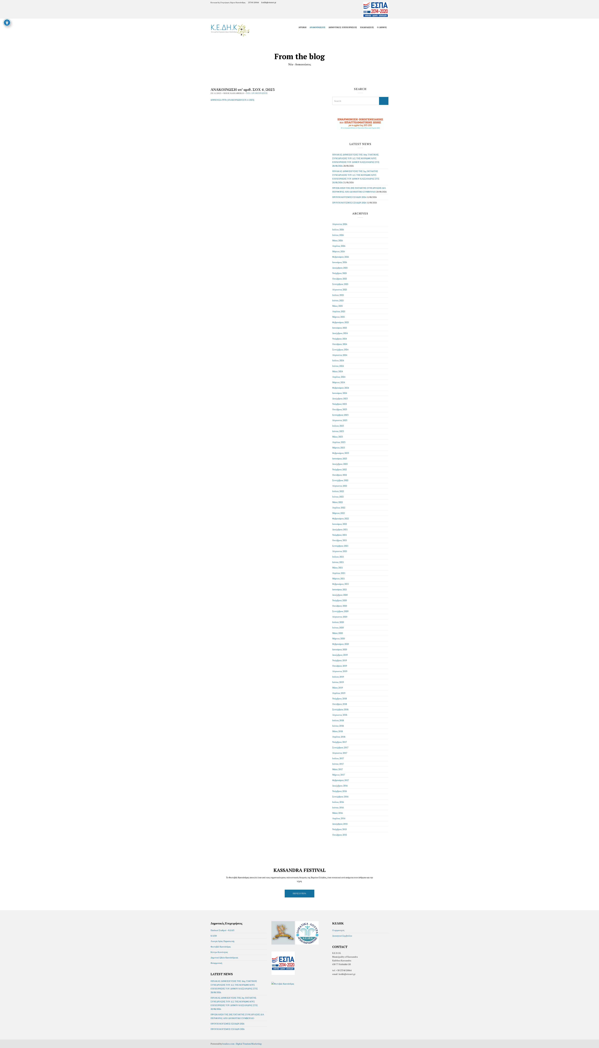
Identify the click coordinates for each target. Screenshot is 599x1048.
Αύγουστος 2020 (339, 616)
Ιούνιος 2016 (338, 807)
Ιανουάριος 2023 (339, 458)
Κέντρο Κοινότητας (219, 952)
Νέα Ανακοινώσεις (257, 93)
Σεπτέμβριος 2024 (340, 349)
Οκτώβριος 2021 (339, 540)
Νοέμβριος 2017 (339, 741)
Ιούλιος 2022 (338, 491)
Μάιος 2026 (337, 240)
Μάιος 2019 (337, 687)
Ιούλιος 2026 (338, 229)
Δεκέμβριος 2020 (340, 594)
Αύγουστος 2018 (339, 714)
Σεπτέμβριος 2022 (340, 480)
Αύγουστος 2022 (339, 485)
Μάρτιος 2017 (338, 774)
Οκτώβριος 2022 (339, 474)
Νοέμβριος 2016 (339, 791)
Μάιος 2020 (337, 633)
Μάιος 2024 (337, 371)
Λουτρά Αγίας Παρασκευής (223, 941)
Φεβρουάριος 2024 (340, 387)
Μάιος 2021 (337, 567)
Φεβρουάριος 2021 (340, 583)
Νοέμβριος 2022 (339, 469)
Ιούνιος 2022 (338, 496)
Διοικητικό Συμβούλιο (342, 935)
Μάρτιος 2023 (338, 447)
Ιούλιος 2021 (338, 556)
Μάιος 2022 (337, 502)
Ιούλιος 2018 (338, 720)
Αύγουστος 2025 (339, 289)
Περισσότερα (299, 893)
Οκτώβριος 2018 (339, 703)
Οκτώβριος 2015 (339, 834)
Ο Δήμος (382, 27)
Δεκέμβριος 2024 (340, 333)
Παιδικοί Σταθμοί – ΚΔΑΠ (222, 930)
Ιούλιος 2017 (338, 758)
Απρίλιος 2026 (338, 245)
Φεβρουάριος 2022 (340, 518)
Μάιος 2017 (337, 769)
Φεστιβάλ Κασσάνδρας (221, 946)
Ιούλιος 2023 (338, 425)
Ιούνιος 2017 (338, 763)
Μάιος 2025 (337, 305)
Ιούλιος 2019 (338, 676)
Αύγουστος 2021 (339, 551)
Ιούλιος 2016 (338, 801)
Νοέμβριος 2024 (339, 338)
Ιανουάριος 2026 (339, 262)
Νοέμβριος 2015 (339, 829)
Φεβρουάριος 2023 (340, 453)
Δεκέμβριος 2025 (340, 267)
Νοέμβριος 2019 (339, 660)
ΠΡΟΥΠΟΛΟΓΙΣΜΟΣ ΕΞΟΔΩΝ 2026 (349, 202)
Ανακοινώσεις (317, 27)
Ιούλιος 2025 (338, 294)
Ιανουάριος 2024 (339, 393)
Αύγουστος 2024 (339, 354)
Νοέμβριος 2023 (339, 403)
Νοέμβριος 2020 (339, 600)
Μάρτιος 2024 (338, 382)
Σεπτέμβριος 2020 (340, 611)
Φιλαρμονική (216, 962)
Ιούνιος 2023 (338, 431)
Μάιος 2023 (337, 436)
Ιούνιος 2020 (338, 627)
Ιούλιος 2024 (338, 360)
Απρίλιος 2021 (338, 573)
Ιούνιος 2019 (338, 682)
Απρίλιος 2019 (338, 693)
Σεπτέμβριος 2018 (340, 709)
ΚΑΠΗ (214, 935)
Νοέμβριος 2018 (339, 698)
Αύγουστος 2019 (339, 671)
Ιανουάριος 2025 (339, 327)
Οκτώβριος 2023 (339, 409)
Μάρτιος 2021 (338, 578)
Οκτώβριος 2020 (339, 605)
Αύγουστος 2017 (339, 752)
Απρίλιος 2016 (338, 818)
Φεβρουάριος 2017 (340, 780)
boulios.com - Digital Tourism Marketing (242, 1043)
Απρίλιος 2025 (338, 311)
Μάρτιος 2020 (338, 638)
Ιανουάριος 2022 (339, 523)
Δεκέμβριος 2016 (340, 785)
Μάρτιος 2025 (338, 316)
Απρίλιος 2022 (338, 507)
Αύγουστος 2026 (339, 224)
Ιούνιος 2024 (338, 365)
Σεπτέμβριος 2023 (340, 414)
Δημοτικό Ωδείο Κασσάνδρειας (224, 957)
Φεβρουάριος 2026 (340, 256)
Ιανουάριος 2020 (339, 649)
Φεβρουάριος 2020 (340, 643)
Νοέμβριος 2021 (339, 534)
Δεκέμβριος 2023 (340, 398)
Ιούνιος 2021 (338, 562)
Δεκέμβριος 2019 (340, 654)
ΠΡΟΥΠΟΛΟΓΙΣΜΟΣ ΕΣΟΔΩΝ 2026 (349, 197)
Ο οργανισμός (338, 930)
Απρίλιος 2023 (338, 442)
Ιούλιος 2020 (338, 622)
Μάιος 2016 (337, 812)
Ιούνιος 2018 (338, 725)
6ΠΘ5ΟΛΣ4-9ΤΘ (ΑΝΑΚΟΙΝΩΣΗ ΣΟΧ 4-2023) (232, 99)
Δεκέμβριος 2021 (340, 529)
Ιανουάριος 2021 (339, 589)
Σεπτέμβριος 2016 (340, 796)
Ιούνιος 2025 (338, 300)
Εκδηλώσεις (367, 27)
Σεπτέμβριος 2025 (340, 284)
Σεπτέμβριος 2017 (340, 747)
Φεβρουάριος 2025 (340, 322)
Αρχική (302, 27)
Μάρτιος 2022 (338, 513)
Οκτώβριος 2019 (339, 665)
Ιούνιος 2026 (338, 234)
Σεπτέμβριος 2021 (340, 545)
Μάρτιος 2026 (338, 251)
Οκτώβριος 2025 (339, 278)
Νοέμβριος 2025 (339, 273)
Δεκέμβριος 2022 (340, 463)
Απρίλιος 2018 (338, 736)
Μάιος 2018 (337, 731)
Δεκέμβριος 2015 (340, 823)
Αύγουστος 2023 (339, 420)
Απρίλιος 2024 (338, 376)
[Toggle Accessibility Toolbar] (7, 22)
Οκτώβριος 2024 (339, 344)
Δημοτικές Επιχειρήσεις (343, 27)
